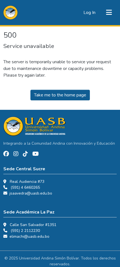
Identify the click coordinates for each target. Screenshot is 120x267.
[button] (10, 13)
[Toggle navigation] (109, 12)
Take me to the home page (60, 95)
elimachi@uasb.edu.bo (29, 236)
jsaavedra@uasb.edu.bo (30, 193)
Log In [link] (89, 12)
